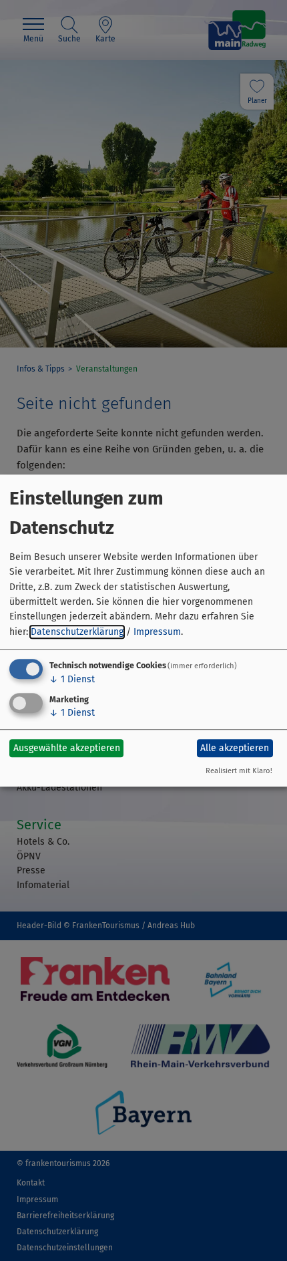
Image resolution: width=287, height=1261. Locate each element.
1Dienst (72, 679)
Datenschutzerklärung (77, 632)
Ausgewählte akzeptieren (66, 748)
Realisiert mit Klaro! (239, 770)
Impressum (157, 632)
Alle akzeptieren (234, 748)
